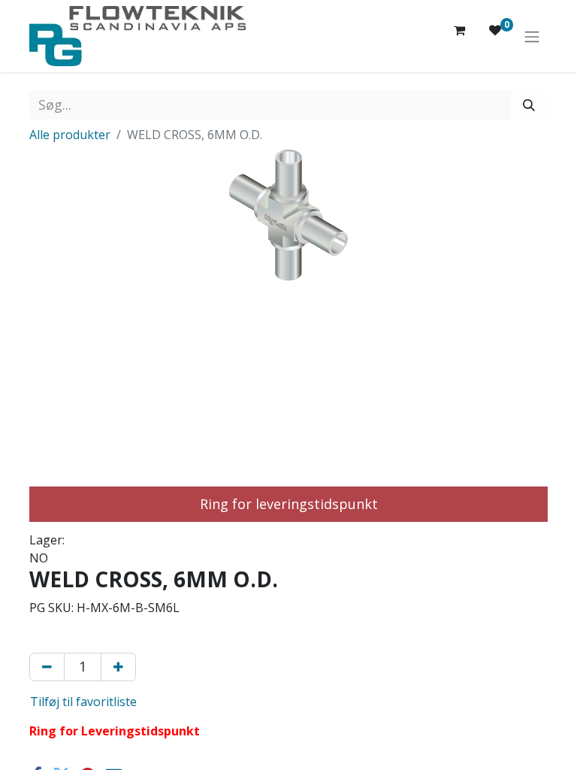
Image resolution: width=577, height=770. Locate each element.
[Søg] (529, 105)
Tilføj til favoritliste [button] (83, 701)
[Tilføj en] (118, 667)
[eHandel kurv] (459, 36)
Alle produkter (69, 134)
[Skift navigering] (532, 36)
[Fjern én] (47, 667)
